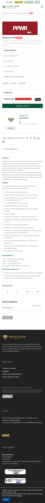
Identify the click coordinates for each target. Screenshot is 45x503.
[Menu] (42, 6)
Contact (14, 83)
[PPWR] (20, 28)
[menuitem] (9, 2)
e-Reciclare (29, 2)
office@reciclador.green (34, 422)
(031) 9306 (9, 2)
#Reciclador (30, 41)
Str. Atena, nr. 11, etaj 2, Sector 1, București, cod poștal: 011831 (21, 461)
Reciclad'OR (5, 45)
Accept (6, 499)
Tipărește (5, 83)
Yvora (37, 2)
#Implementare (15, 41)
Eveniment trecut (22, 106)
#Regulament (38, 41)
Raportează (19, 2)
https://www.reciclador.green (15, 76)
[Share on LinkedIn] (28, 291)
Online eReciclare (13, 351)
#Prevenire (24, 41)
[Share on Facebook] (7, 291)
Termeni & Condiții (8, 368)
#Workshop (5, 43)
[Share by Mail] (38, 291)
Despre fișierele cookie (10, 377)
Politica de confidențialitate (12, 374)
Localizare (22, 83)
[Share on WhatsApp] (17, 291)
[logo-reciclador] (18, 7)
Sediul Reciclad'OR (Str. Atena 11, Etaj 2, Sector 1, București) (25, 43)
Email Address (7, 308)
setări (20, 496)
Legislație (5, 371)
